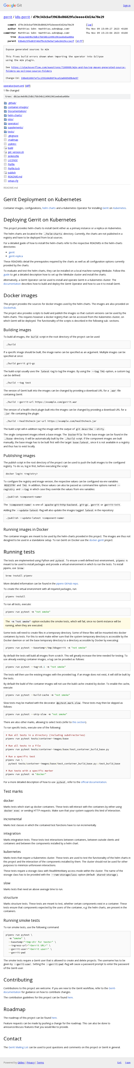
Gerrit (105, 208)
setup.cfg (13, 180)
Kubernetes (119, 208)
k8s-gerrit (22, 17)
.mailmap (13, 139)
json (128, 1062)
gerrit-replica (16, 256)
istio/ (10, 119)
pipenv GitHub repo (67, 583)
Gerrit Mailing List (18, 1047)
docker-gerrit (96, 540)
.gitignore (13, 135)
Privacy (31, 1062)
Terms (40, 1062)
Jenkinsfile (13, 156)
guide (6, 274)
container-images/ (18, 107)
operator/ (13, 123)
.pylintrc (12, 144)
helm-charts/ (15, 115)
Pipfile (11, 164)
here (70, 997)
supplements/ (15, 127)
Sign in (127, 5)
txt (119, 1062)
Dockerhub (9, 307)
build (10, 148)
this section (78, 722)
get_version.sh (16, 152)
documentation (12, 283)
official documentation (93, 782)
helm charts (49, 208)
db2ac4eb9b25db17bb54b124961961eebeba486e (46, 36)
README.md (15, 176)
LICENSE (13, 160)
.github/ (12, 103)
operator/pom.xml (13, 85)
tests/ (11, 131)
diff (79, 41)
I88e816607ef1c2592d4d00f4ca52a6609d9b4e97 (49, 78)
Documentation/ (17, 111)
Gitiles (21, 1062)
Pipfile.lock (14, 168)
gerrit (7, 17)
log (89, 24)
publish (12, 172)
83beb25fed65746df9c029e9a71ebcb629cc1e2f (46, 41)
